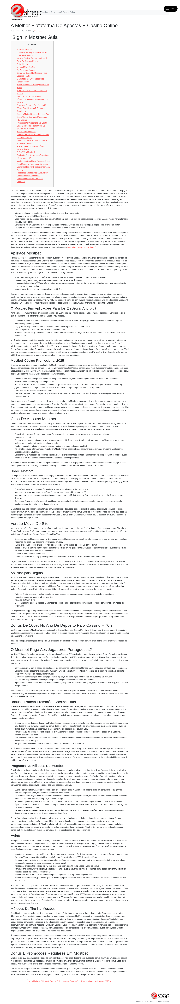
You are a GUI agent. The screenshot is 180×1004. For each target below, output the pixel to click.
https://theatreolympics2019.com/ (81, 247)
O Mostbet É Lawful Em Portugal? (31, 105)
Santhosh (38, 31)
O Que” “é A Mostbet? (26, 152)
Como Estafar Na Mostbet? (28, 176)
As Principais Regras (26, 70)
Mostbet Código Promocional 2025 (32, 58)
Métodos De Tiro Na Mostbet (29, 96)
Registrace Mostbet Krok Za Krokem (32, 173)
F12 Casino (22, 120)
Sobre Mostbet (23, 64)
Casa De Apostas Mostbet (28, 61)
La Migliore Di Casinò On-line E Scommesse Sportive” (54, 981)
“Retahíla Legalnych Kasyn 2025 (95, 981)
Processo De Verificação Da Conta (32, 123)
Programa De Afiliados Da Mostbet (32, 91)
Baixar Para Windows (26, 132)
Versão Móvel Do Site (26, 67)
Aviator (20, 93)
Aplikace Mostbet (24, 49)
